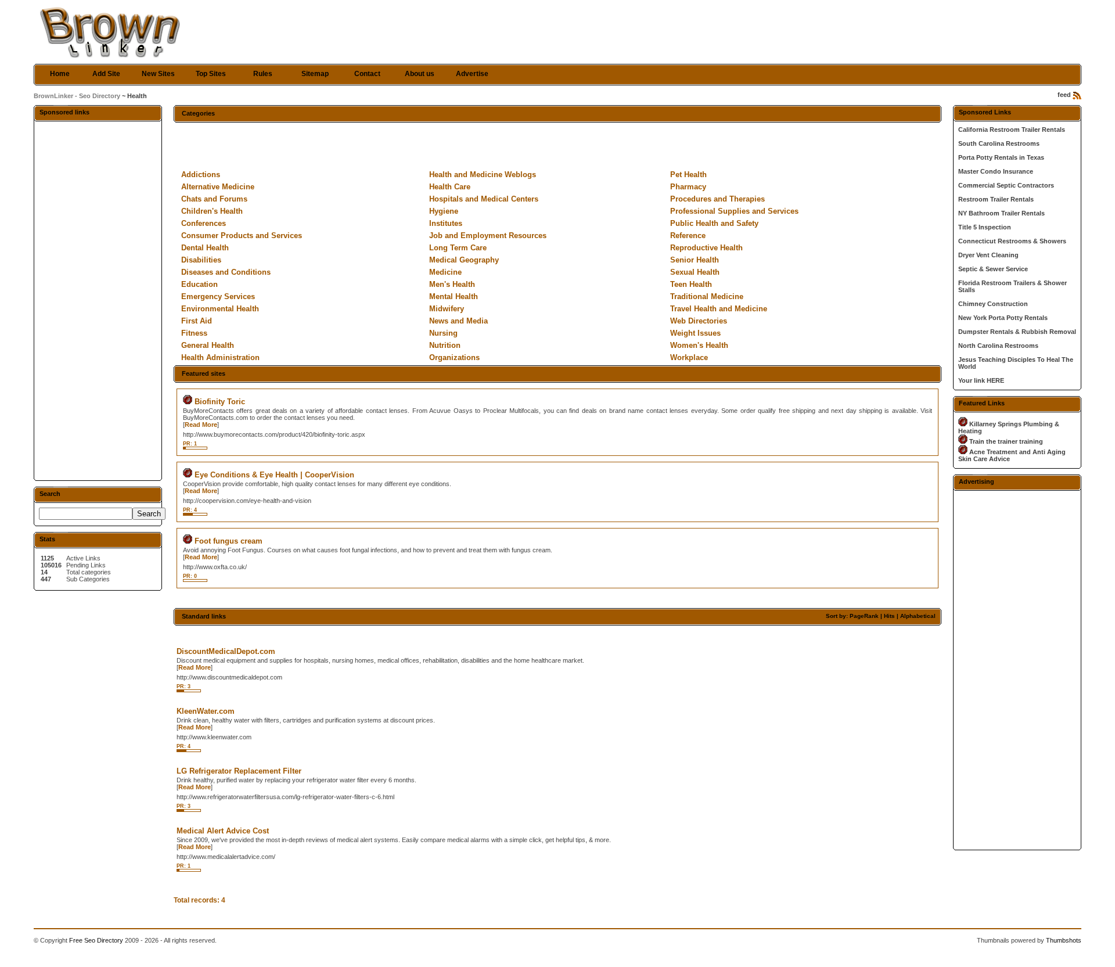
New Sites (158, 74)
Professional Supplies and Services (734, 211)
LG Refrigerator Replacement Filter (239, 771)
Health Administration (220, 357)
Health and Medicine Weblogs (482, 174)
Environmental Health (220, 308)
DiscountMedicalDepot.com (226, 651)
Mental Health (453, 296)
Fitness (194, 333)
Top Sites (211, 74)
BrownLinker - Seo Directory (77, 95)
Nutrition (445, 345)
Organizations (454, 357)
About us (419, 74)
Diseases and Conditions (226, 272)
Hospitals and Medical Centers (483, 199)
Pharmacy (688, 186)
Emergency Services (218, 296)
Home (60, 74)
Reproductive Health (706, 247)
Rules (262, 74)
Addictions (200, 174)
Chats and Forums (214, 199)
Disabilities (201, 260)
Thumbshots (1063, 940)
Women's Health (699, 345)
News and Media (458, 321)
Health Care (449, 186)
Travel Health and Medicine (718, 308)
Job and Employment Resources (487, 235)
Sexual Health (695, 272)
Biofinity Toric (220, 401)
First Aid (196, 321)
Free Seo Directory (96, 940)
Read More (201, 424)
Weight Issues (695, 333)
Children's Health (212, 211)
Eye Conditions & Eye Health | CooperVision (274, 474)
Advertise (472, 74)
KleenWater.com (206, 711)
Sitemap (315, 74)
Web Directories (698, 321)
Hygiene (443, 211)
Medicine (445, 272)
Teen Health (691, 284)
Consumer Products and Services (241, 235)
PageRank (864, 616)
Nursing (443, 333)
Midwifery (446, 308)
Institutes (445, 223)
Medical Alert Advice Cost (223, 830)
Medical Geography (464, 260)
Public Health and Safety (714, 223)
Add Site (106, 74)
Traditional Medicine (706, 296)
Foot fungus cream (228, 541)
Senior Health (694, 260)
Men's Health (452, 284)
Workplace (689, 357)
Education (199, 284)
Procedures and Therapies (717, 199)
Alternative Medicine (217, 186)
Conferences (203, 223)
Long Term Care (458, 247)
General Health (207, 345)
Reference (688, 235)
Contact (367, 74)
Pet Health (688, 174)
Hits (889, 616)
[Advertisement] (97, 300)
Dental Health (205, 247)
